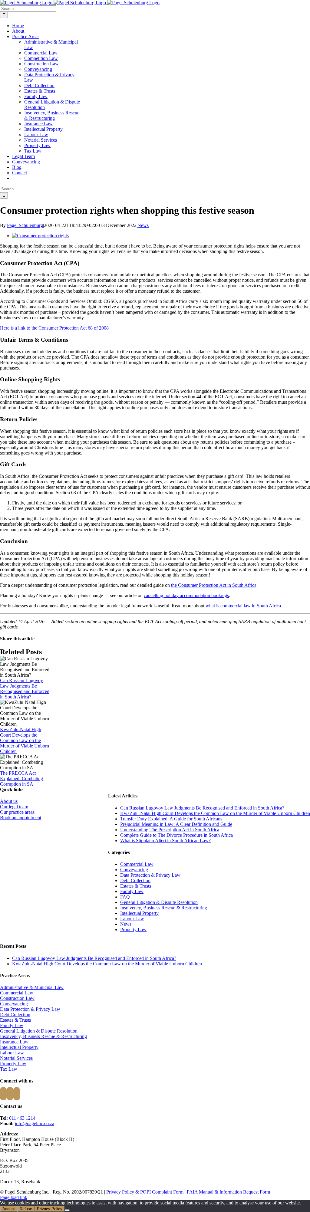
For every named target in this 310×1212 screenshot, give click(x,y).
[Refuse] (67, 1210)
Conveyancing (38, 69)
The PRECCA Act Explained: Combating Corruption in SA (21, 778)
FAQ (125, 896)
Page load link (13, 1197)
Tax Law (32, 150)
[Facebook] (3, 1093)
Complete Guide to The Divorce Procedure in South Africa (176, 835)
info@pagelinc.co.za (34, 1123)
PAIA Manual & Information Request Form (228, 1191)
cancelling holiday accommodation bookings (186, 595)
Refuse (26, 1209)
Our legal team (14, 806)
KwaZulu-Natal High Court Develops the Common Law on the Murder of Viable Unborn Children (24, 740)
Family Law (36, 96)
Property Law (37, 145)
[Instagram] (10, 1093)
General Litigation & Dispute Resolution (159, 902)
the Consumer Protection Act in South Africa (213, 585)
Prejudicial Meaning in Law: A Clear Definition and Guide (176, 824)
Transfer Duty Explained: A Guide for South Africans (171, 818)
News (143, 225)
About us (9, 801)
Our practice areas (17, 812)
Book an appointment (20, 817)
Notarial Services (40, 140)
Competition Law (41, 58)
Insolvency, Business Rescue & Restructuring (51, 115)
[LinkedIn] (16, 1093)
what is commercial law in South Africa (243, 605)
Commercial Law (41, 52)
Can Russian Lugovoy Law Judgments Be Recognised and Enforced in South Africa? (24, 688)
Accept (8, 1209)
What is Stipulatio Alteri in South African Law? (165, 840)
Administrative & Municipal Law (32, 987)
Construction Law (41, 63)
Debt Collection (39, 85)
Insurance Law (38, 123)
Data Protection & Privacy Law (150, 875)
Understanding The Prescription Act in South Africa (169, 829)
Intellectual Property (43, 129)
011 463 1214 (22, 1118)
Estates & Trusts (39, 91)
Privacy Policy (49, 1209)
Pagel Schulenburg (25, 225)
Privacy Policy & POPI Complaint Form (144, 1191)
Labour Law (36, 134)
